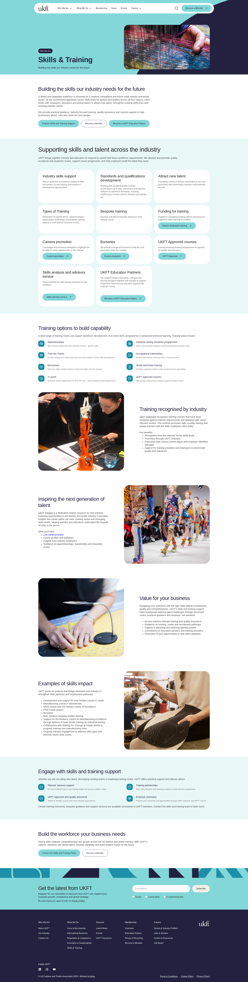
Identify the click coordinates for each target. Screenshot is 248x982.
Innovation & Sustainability (79, 943)
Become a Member (133, 943)
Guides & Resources (163, 938)
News (114, 8)
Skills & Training (74, 948)
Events (124, 8)
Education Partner (133, 933)
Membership (101, 8)
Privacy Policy (78, 901)
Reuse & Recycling (134, 938)
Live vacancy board (53, 534)
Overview (129, 928)
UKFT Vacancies (104, 938)
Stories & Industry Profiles (166, 928)
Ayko (92, 976)
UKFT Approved (148, 417)
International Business (77, 933)
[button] (64, 8)
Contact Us (43, 938)
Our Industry (43, 933)
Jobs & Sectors (161, 933)
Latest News (101, 928)
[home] (43, 8)
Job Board (158, 943)
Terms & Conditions (169, 976)
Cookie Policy (187, 976)
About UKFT (44, 928)
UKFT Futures (45, 513)
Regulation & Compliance (79, 938)
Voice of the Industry (76, 928)
